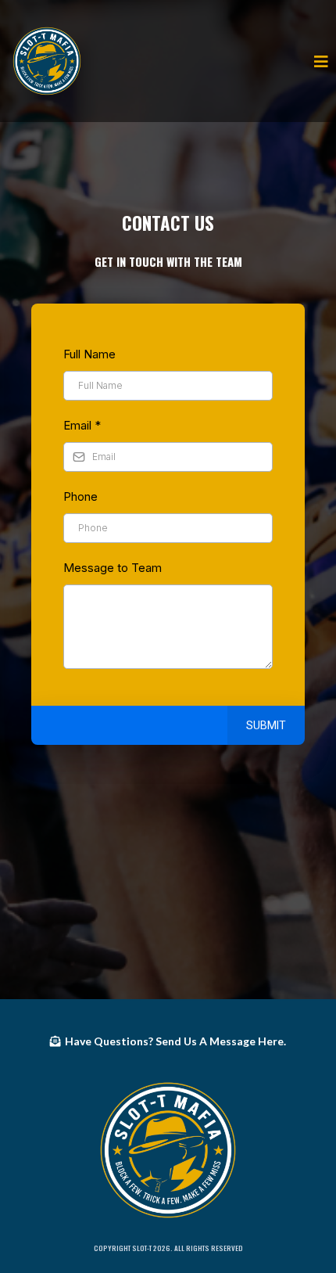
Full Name (89, 354)
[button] (318, 61)
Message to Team (112, 567)
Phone (80, 496)
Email (82, 425)
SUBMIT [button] (266, 725)
